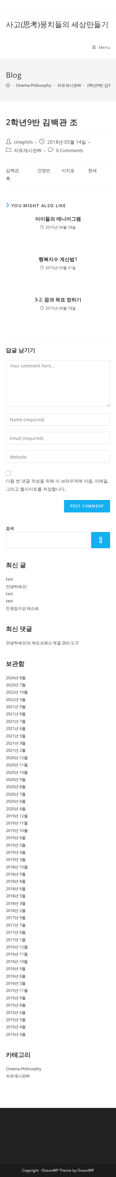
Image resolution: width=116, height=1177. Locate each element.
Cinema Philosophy (23, 1069)
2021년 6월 (16, 728)
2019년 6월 (16, 837)
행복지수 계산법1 (58, 259)
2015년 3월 (16, 1034)
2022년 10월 (17, 692)
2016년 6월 (16, 976)
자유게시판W (27, 150)
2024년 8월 (16, 677)
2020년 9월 (16, 779)
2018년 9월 (16, 874)
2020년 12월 (17, 757)
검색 (10, 528)
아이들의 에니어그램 (58, 218)
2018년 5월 (16, 896)
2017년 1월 (16, 939)
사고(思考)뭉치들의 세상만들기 (57, 24)
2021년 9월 (16, 706)
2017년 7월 (16, 925)
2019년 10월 (17, 830)
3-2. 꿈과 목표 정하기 (58, 299)
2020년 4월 (16, 808)
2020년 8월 (16, 786)
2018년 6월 (16, 888)
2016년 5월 (16, 983)
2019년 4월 (16, 852)
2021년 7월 (16, 721)
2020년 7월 (16, 794)
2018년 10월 (17, 867)
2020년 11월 (17, 765)
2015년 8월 (16, 1005)
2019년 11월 (17, 823)
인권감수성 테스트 (22, 608)
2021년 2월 (16, 750)
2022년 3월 (16, 699)
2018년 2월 (16, 910)
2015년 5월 (16, 1019)
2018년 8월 (16, 881)
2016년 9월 (16, 968)
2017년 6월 (16, 932)
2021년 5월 (16, 736)
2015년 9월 (16, 998)
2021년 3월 (16, 743)
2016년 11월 (17, 954)
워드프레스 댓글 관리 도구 (55, 643)
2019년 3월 (16, 859)
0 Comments (69, 150)
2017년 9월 (16, 917)
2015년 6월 (16, 1012)
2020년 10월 (17, 772)
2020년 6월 (16, 801)
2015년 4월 (16, 1027)
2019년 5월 (16, 845)
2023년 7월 (16, 685)
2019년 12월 (17, 816)
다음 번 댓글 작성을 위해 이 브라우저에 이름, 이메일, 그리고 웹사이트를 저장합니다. (57, 485)
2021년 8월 (16, 714)
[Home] (8, 85)
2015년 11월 (17, 990)
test (9, 579)
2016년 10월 (17, 961)
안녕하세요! (16, 586)
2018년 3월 (16, 903)
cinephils (23, 142)
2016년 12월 (17, 947)
